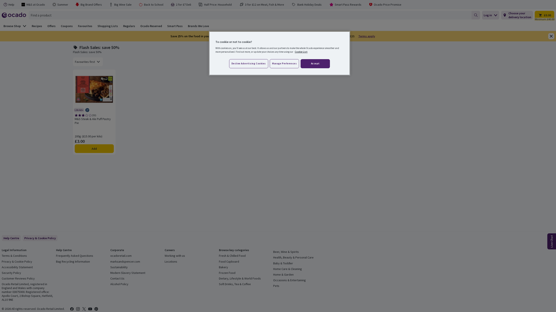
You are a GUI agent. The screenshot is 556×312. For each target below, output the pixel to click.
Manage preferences (284, 63)
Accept (315, 63)
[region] (279, 53)
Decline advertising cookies (249, 63)
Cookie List (301, 51)
